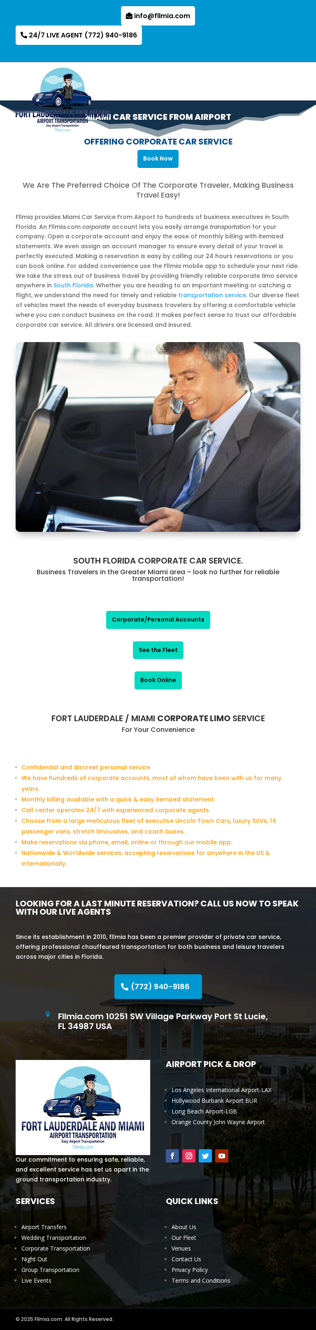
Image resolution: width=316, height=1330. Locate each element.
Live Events (36, 1280)
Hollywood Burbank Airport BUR (214, 1100)
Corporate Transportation (55, 1248)
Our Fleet (184, 1237)
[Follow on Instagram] (188, 1155)
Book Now (158, 158)
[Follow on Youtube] (221, 1155)
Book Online (158, 680)
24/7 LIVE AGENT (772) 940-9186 (83, 35)
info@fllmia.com (162, 16)
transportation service (212, 295)
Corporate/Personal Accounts (158, 619)
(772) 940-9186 (160, 986)
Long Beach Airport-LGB (204, 1111)
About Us (184, 1227)
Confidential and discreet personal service (85, 767)
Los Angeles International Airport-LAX (222, 1090)
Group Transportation (50, 1270)
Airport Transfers (44, 1227)
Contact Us (186, 1259)
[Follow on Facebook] (172, 1155)
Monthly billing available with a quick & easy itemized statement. (118, 799)
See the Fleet (158, 650)
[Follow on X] (205, 1155)
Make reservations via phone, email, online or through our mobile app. (126, 842)
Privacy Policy (190, 1270)
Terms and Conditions (201, 1280)
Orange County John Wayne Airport (218, 1122)
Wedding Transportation (53, 1237)
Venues (181, 1248)
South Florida (73, 285)
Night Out (34, 1259)
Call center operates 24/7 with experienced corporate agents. (115, 810)
